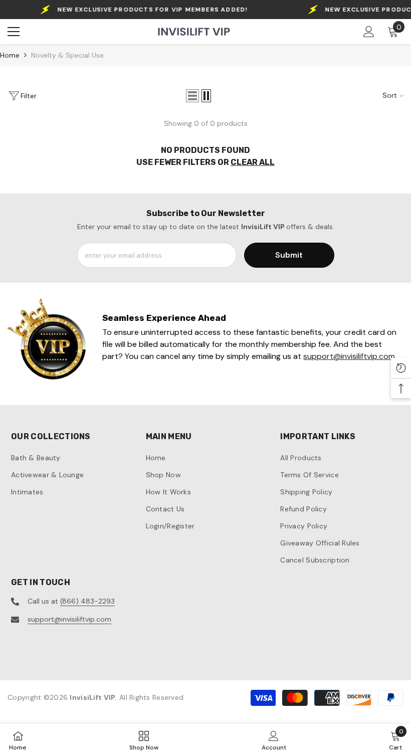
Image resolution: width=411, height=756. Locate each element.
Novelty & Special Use (67, 55)
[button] (192, 95)
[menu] (14, 32)
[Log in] (368, 31)
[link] (47, 341)
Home (10, 55)
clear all (253, 162)
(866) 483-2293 (87, 601)
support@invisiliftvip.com (69, 619)
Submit (289, 255)
